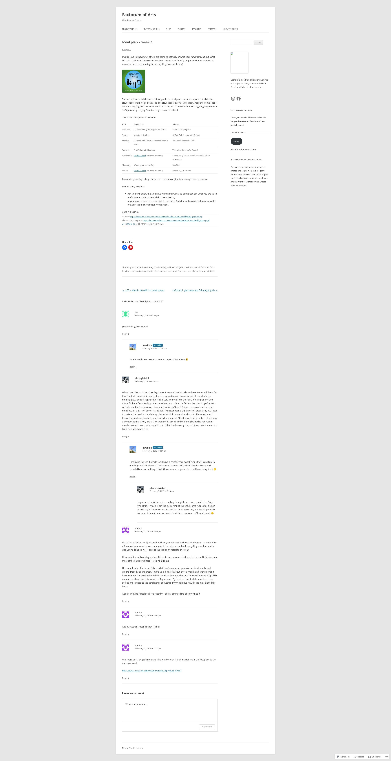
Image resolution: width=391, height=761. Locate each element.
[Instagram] (233, 98)
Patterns (212, 29)
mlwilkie (147, 345)
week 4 (175, 271)
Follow (236, 141)
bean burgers (176, 267)
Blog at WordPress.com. (132, 748)
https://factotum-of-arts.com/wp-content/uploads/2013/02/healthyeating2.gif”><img (166, 216)
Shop (168, 29)
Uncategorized (152, 267)
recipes (139, 271)
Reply (124, 333)
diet (195, 267)
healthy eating (128, 271)
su (136, 312)
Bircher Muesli (140, 155)
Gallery (181, 29)
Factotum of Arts (139, 14)
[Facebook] (238, 98)
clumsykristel (142, 378)
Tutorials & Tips (151, 29)
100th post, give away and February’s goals (195, 290)
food (212, 267)
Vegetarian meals (163, 271)
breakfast (188, 267)
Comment (207, 726)
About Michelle (230, 29)
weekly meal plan (188, 271)
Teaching (196, 29)
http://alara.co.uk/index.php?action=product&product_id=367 (151, 670)
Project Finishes (129, 29)
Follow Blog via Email (241, 110)
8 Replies (126, 49)
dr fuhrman (203, 267)
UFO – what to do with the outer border (143, 290)
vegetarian (149, 271)
